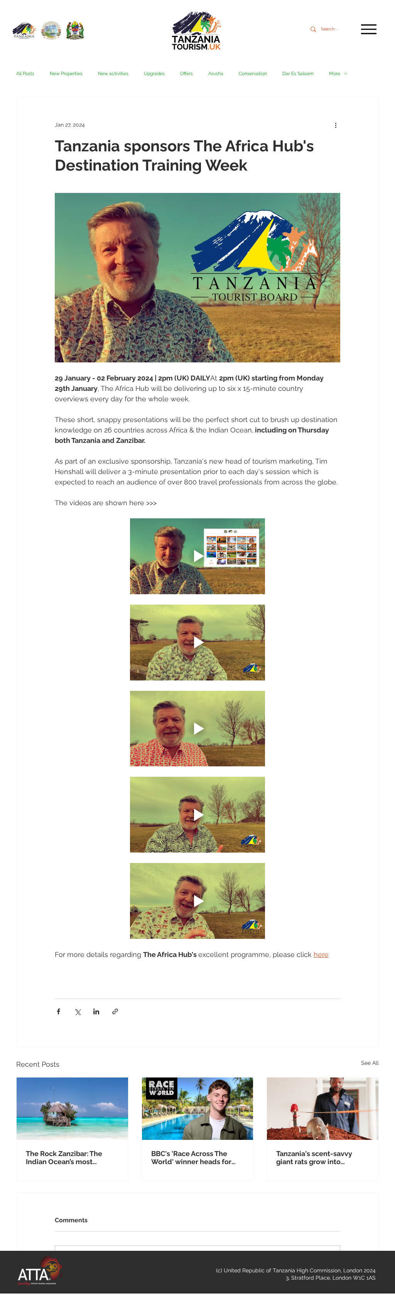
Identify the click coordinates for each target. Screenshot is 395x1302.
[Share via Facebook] (58, 1011)
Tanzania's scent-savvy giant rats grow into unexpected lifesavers (314, 1158)
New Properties (66, 73)
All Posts (25, 73)
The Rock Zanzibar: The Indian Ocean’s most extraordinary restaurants (68, 1158)
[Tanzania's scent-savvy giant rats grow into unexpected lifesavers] (322, 1108)
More (334, 73)
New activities (113, 73)
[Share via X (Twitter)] (77, 1011)
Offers (186, 73)
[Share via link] (115, 1011)
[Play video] (197, 556)
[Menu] (368, 29)
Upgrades (154, 73)
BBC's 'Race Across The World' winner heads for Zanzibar (191, 1158)
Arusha (215, 73)
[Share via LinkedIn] (96, 1011)
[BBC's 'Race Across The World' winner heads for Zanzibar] (197, 1108)
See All (370, 1063)
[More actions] (335, 124)
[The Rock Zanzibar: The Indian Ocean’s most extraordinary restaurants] (72, 1108)
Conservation (253, 73)
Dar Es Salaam (298, 73)
